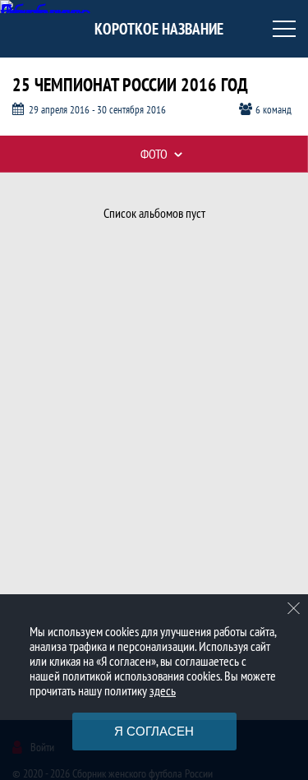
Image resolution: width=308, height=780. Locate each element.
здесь (162, 690)
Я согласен (154, 731)
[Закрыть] (294, 608)
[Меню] (284, 28)
